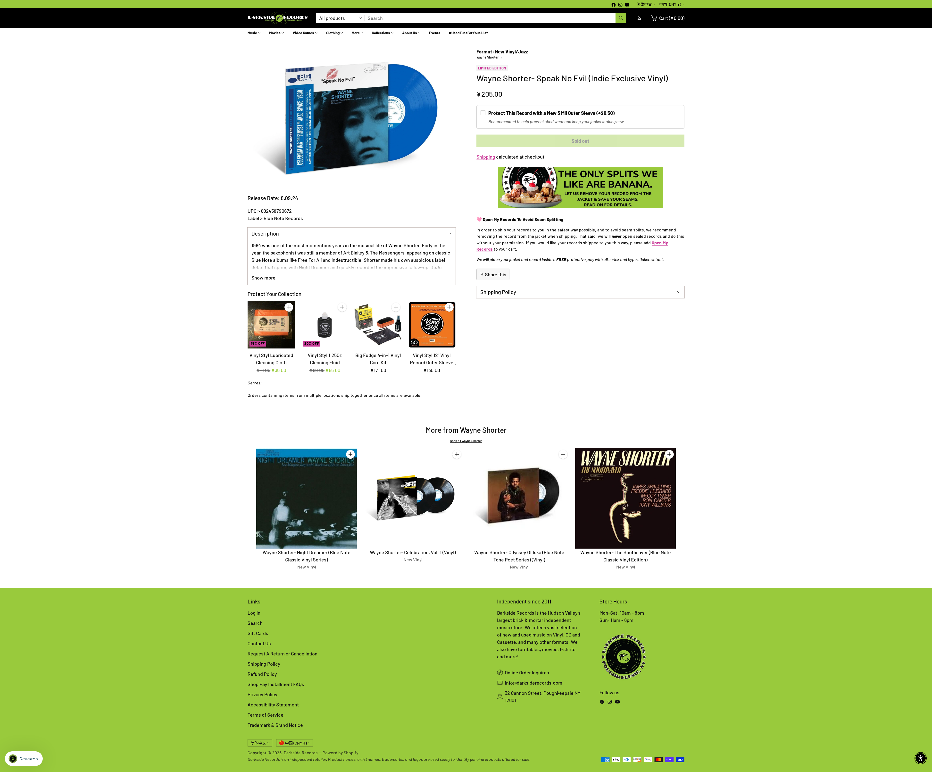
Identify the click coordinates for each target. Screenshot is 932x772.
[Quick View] (288, 318)
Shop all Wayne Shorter (466, 441)
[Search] (621, 18)
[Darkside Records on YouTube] (627, 5)
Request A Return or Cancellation (282, 653)
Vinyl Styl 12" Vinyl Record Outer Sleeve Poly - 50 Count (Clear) (431, 362)
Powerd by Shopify (340, 752)
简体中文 (644, 4)
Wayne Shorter (489, 57)
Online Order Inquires (527, 672)
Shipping (485, 157)
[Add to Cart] (288, 307)
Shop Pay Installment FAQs (276, 684)
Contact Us (259, 643)
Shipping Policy (264, 664)
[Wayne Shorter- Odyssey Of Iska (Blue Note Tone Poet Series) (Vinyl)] (519, 498)
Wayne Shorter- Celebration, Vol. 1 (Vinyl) (413, 552)
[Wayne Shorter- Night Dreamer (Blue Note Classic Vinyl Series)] (306, 498)
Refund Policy (262, 674)
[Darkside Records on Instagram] (620, 5)
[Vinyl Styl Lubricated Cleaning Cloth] (271, 324)
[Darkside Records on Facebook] (613, 5)
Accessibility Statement (273, 704)
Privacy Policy (262, 694)
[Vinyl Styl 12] (432, 324)
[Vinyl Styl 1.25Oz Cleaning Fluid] (325, 324)
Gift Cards (258, 633)
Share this (495, 274)
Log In (254, 613)
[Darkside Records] (278, 18)
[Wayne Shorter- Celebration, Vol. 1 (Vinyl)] (413, 498)
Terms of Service (265, 715)
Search (255, 623)
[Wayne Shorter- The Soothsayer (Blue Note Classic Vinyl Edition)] (625, 498)
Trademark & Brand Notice (275, 725)
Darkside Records (301, 752)
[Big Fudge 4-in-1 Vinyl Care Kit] (378, 324)
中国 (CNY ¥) (670, 4)
